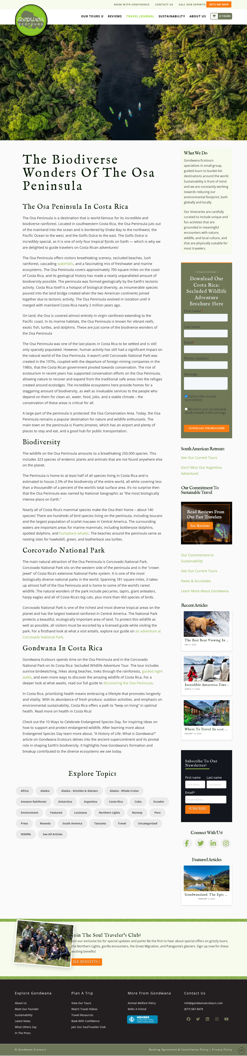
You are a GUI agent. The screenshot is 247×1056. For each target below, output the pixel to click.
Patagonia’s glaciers (181, 946)
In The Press (23, 1033)
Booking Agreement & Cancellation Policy (179, 1049)
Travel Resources (82, 1015)
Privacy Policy (222, 1049)
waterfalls (65, 263)
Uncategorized (147, 823)
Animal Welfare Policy (142, 1003)
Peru (157, 812)
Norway (137, 812)
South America (72, 823)
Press (24, 823)
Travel (122, 823)
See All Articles (53, 834)
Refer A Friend (137, 1009)
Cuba (138, 801)
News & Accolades (196, 581)
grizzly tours (218, 941)
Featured (56, 812)
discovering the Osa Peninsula (128, 683)
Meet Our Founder (27, 1009)
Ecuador (158, 801)
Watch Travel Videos (84, 1009)
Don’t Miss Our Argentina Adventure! (201, 470)
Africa (25, 791)
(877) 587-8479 (218, 4)
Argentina (90, 801)
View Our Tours (81, 1003)
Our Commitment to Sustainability (197, 558)
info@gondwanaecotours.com (203, 1003)
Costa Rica (116, 801)
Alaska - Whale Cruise (124, 791)
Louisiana (80, 812)
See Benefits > (86, 962)
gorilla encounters (115, 946)
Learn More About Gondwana (205, 591)
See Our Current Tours (199, 457)
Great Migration (147, 946)
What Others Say (25, 1027)
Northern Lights (109, 812)
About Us (21, 1003)
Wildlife (26, 834)
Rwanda (45, 823)
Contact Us (164, 4)
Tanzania (100, 823)
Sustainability (23, 1015)
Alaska (45, 791)
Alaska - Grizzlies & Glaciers (79, 791)
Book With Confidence (132, 4)
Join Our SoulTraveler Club (88, 1027)
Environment (29, 812)
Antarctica (65, 801)
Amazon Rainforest (33, 801)
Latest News (22, 1021)
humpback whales (74, 533)
